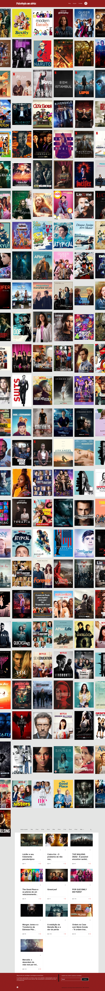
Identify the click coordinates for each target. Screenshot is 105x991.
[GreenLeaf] (57, 875)
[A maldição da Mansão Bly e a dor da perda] (57, 910)
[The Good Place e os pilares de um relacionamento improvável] (32, 875)
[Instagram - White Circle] (85, 3)
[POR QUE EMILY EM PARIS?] (81, 875)
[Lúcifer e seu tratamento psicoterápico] (32, 840)
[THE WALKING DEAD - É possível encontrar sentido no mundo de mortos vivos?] (81, 840)
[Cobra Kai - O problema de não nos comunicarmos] (57, 840)
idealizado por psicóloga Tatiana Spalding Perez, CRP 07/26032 (75, 987)
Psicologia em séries (26, 3)
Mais (81, 829)
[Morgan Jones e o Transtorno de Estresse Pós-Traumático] (32, 910)
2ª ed (37, 829)
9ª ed (76, 829)
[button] (80, 3)
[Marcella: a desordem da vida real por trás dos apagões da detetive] (32, 945)
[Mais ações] (41, 850)
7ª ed (64, 829)
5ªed (54, 829)
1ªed (32, 829)
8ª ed (70, 829)
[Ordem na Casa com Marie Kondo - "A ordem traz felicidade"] (81, 910)
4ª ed (48, 829)
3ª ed (42, 829)
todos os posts (24, 829)
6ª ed (59, 829)
